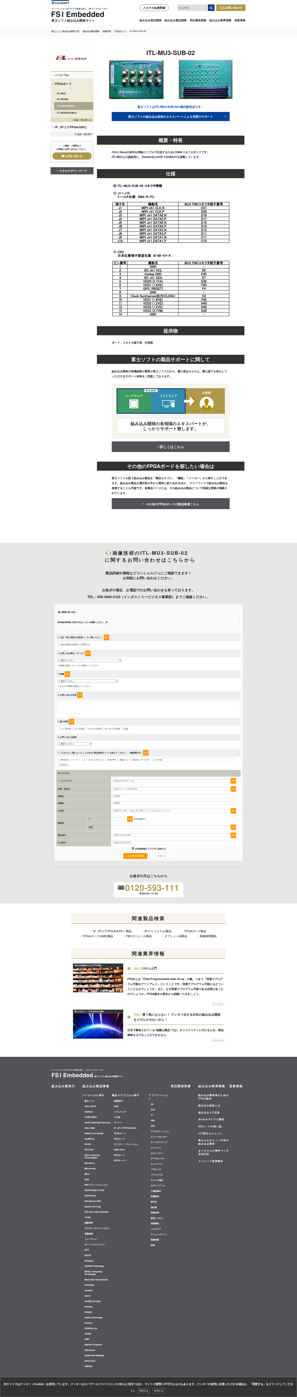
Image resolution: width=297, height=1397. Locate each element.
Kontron (88, 1323)
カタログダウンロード (73, 171)
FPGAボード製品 (195, 931)
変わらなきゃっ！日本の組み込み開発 (213, 1141)
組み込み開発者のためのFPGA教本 (213, 1096)
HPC (153, 1126)
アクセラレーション (160, 1131)
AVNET (88, 1334)
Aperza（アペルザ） (141, 760)
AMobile (88, 1366)
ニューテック (91, 1239)
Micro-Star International (96, 1279)
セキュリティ (157, 1153)
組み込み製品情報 (176, 20)
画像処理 (155, 1212)
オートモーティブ (159, 1142)
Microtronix (90, 1168)
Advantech (90, 1350)
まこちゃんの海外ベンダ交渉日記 (213, 1152)
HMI (153, 1120)
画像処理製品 (208, 936)
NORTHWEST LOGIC (95, 1190)
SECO (87, 1296)
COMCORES (91, 1117)
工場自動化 (156, 1191)
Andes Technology (94, 1317)
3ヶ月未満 (79, 729)
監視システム (157, 1218)
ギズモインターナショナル (97, 1228)
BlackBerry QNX (93, 1201)
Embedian (89, 1285)
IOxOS (88, 1144)
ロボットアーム (158, 1185)
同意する (143, 1390)
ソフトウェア (120, 1111)
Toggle (72, 120)
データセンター (158, 1158)
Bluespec (89, 1260)
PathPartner (90, 1195)
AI (152, 1115)
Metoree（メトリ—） (71, 760)
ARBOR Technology (94, 1266)
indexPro (112, 760)
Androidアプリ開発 (211, 1119)
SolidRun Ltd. (91, 1328)
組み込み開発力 (63, 1086)
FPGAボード (120, 31)
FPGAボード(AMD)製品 (98, 936)
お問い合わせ (233, 7)
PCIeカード (119, 1139)
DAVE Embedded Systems (98, 1122)
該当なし (65, 765)
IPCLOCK (89, 1149)
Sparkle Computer (93, 1344)
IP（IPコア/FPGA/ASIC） (72, 127)
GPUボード (119, 1155)
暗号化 (154, 1201)
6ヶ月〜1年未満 (112, 729)
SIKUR (88, 1255)
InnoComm (90, 1361)
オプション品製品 (175, 936)
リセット (162, 855)
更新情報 (239, 20)
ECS (87, 1250)
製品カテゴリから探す (126, 1095)
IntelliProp (89, 1139)
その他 (158, 760)
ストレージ (156, 1147)
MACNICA (90, 1163)
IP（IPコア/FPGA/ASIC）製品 (112, 931)
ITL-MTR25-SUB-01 (67, 112)
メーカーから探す (93, 1095)
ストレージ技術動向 (210, 1161)
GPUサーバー (120, 1160)
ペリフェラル (157, 1174)
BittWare (89, 1111)
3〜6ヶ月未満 (95, 729)
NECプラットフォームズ (96, 1185)
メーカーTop (62, 75)
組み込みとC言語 (209, 1112)
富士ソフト (90, 1101)
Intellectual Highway (94, 1355)
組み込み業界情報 (220, 20)
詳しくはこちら (172, 446)
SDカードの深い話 (210, 1126)
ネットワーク (157, 1164)
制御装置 (155, 1239)
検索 (211, 7)
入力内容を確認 (135, 855)
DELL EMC (90, 1128)
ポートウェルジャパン (95, 1244)
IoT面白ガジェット (210, 1133)
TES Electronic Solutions (97, 1212)
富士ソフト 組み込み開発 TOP (65, 31)
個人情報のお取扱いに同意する (75, 644)
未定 (126, 729)
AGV (153, 1109)
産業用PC (118, 1101)
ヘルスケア (156, 1229)
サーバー (118, 1122)
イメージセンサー (159, 1137)
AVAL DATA (90, 1106)
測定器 (154, 1207)
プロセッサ (156, 1169)
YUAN (88, 1217)
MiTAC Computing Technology (93, 1273)
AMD (87, 1339)
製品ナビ (124, 760)
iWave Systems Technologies (92, 1156)
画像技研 (107, 31)
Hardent (88, 1290)
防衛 (153, 1245)
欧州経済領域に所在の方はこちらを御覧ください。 (81, 622)
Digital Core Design (94, 1133)
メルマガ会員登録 (154, 8)
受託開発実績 (198, 20)
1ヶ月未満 (66, 729)
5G (152, 1104)
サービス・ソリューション (126, 1144)
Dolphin (88, 1312)
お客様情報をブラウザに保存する (150, 849)
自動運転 (155, 1223)
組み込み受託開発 (151, 20)
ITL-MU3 (61, 93)
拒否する (158, 1390)
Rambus (89, 1306)
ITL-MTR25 (62, 99)
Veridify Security (93, 1301)
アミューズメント (159, 1234)
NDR (87, 1179)
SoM (116, 1106)
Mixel (87, 1174)
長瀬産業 (89, 1233)
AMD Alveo (119, 1149)
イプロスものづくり (94, 760)
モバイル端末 (157, 1180)
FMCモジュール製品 (139, 936)
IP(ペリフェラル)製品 (158, 931)
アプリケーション (158, 1096)
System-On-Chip (93, 1206)
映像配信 (155, 1196)
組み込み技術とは (209, 1105)
